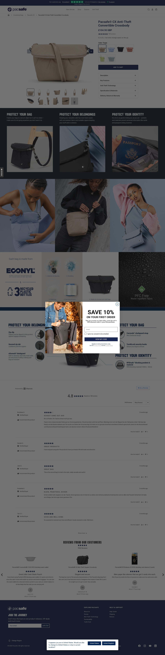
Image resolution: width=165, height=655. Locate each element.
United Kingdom (109, 643)
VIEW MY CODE (101, 339)
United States (94, 643)
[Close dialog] (117, 304)
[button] (2, 172)
